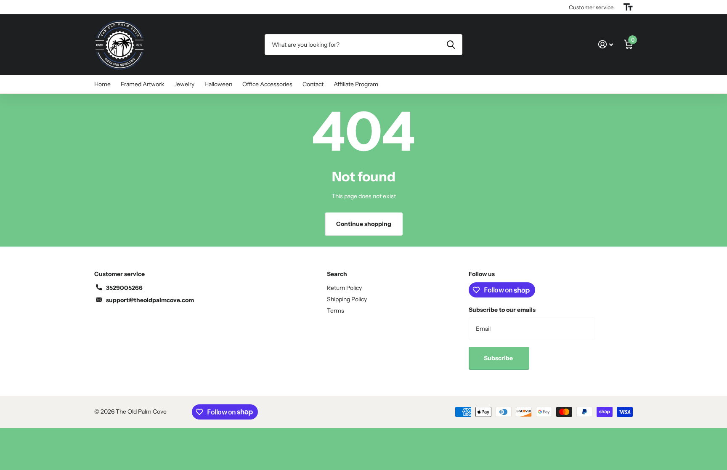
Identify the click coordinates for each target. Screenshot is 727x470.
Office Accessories (267, 84)
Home (102, 84)
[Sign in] (605, 44)
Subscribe (499, 358)
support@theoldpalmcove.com (150, 300)
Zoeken (450, 44)
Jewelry (184, 84)
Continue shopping (363, 224)
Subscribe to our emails (502, 309)
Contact (313, 84)
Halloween (218, 84)
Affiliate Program (356, 84)
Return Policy (344, 288)
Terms (335, 310)
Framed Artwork (142, 84)
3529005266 (124, 288)
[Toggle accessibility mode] (628, 7)
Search (337, 274)
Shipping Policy (347, 299)
